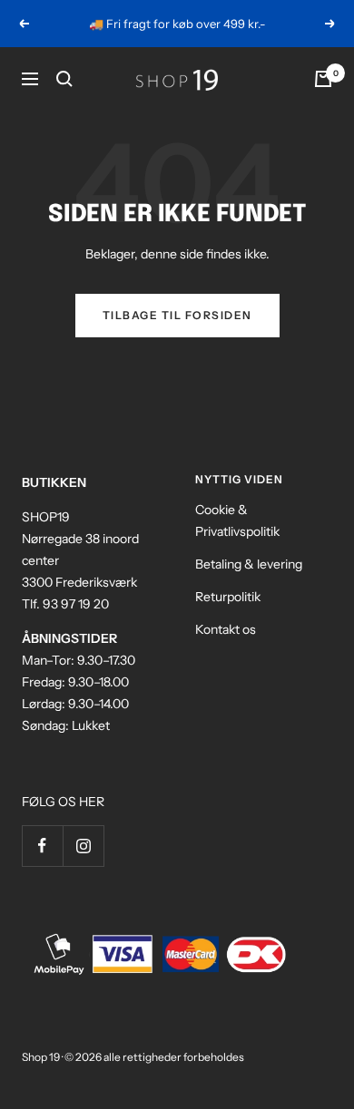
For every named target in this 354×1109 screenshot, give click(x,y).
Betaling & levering (248, 564)
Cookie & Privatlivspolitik (237, 520)
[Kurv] (323, 79)
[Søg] (64, 79)
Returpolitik (228, 597)
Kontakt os (225, 629)
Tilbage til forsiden (177, 315)
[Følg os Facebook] (42, 845)
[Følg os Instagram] (83, 845)
